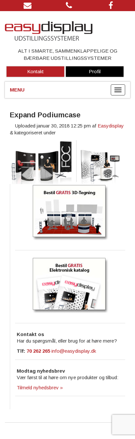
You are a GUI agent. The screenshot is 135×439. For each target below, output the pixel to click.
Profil (95, 71)
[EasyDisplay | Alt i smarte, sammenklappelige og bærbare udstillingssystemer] (67, 31)
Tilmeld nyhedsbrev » (40, 387)
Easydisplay (111, 125)
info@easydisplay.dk (73, 351)
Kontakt (35, 71)
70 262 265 (38, 351)
